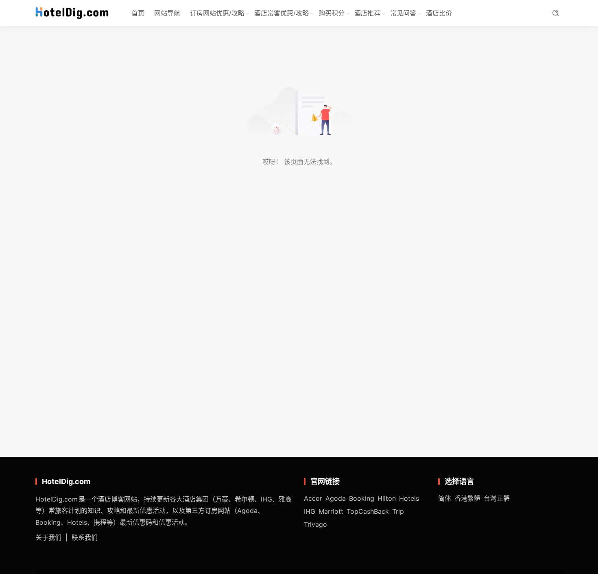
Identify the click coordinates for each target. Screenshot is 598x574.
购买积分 (332, 13)
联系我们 (85, 537)
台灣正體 (497, 498)
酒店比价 (439, 13)
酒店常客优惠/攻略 (281, 13)
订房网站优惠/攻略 (217, 13)
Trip (398, 511)
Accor (313, 498)
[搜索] (555, 13)
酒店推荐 (367, 13)
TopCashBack (368, 511)
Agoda (335, 498)
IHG (309, 511)
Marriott (331, 511)
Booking (361, 498)
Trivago (315, 524)
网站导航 (167, 13)
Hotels (409, 498)
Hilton (387, 498)
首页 (137, 13)
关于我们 (48, 537)
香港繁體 (467, 498)
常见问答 (403, 13)
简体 (444, 498)
